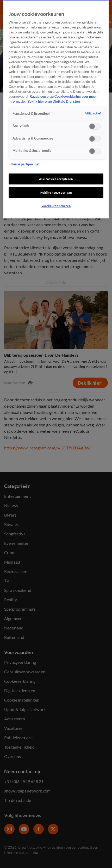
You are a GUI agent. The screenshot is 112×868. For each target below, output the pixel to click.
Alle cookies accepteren (56, 179)
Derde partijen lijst (25, 164)
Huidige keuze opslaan (56, 192)
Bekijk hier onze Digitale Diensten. (54, 101)
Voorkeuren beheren (56, 205)
